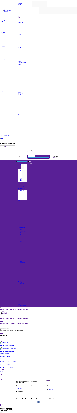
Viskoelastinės (6, 11)
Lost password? (2, 146)
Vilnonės (5, 9)
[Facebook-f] (38, 402)
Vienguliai (19, 34)
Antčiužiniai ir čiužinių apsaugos (6, 20)
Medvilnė (19, 15)
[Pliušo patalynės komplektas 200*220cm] (5, 364)
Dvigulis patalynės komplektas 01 (5, 372)
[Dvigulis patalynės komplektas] (4, 353)
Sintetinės (19, 4)
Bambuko (19, 47)
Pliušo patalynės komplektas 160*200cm (7, 345)
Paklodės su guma (20, 22)
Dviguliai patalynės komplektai (22, 304)
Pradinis (30, 161)
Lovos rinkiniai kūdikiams (23, 231)
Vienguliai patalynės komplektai (22, 305)
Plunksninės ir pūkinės (7, 8)
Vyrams (21, 241)
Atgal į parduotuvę (9, 409)
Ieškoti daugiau (4, 410)
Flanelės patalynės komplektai (6, 313)
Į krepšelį (1, 321)
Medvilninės (20, 3)
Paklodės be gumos (20, 23)
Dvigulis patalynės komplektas (5, 356)
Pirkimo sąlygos (50, 388)
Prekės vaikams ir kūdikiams (5, 59)
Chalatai (19, 239)
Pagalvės (19, 61)
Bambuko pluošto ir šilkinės (7, 10)
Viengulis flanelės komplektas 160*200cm (7, 340)
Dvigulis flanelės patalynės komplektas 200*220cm (8, 361)
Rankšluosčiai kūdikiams (21, 65)
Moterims (19, 72)
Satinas (20, 183)
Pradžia (3, 311)
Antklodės (19, 92)
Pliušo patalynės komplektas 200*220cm (7, 367)
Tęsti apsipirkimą (55, 157)
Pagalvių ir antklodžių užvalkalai (22, 187)
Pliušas (19, 16)
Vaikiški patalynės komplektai (22, 62)
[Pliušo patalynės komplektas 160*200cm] (5, 342)
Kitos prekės (19, 281)
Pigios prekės (19, 259)
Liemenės (21, 282)
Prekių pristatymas (50, 389)
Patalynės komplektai (21, 93)
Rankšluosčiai (3, 46)
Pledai (2, 33)
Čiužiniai (21, 234)
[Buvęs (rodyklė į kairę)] (0, 412)
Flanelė (19, 17)
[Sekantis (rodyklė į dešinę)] (1, 412)
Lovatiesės (3, 32)
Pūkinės (19, 5)
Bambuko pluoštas (20, 18)
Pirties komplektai (20, 114)
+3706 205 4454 (19, 388)
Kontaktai (30, 163)
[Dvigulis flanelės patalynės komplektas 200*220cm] (7, 358)
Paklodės (3, 21)
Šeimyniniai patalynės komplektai (6, 135)
